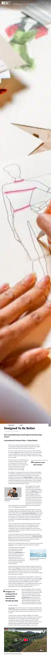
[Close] (31, 320)
